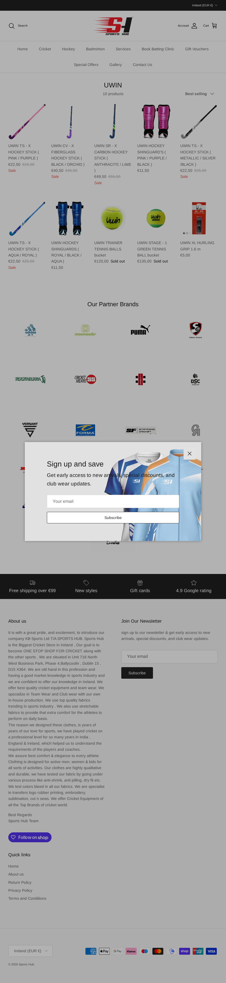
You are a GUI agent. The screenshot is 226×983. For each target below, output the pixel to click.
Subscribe (113, 517)
